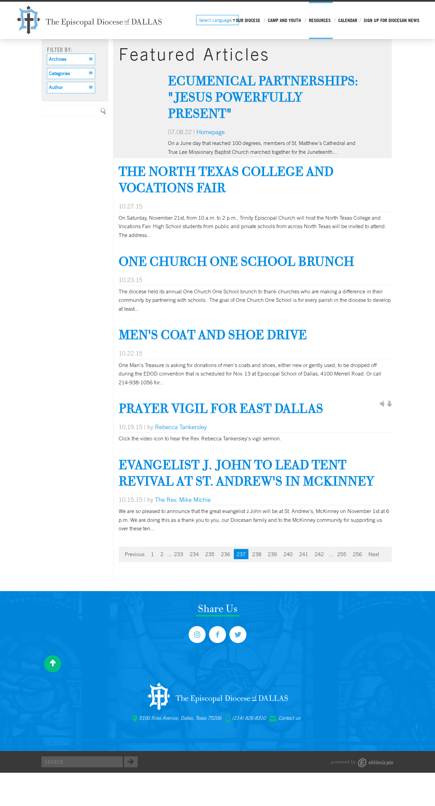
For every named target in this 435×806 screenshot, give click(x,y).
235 (209, 554)
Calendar (347, 20)
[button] (71, 59)
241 (303, 554)
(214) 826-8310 (249, 718)
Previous (134, 554)
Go (131, 761)
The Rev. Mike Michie (183, 499)
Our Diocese (248, 20)
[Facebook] (217, 634)
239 (272, 554)
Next (373, 554)
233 (178, 554)
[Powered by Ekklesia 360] (362, 762)
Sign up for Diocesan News (391, 20)
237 (241, 554)
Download (389, 404)
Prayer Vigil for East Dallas (221, 408)
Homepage (210, 131)
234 (194, 554)
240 (288, 554)
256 (357, 554)
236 (225, 554)
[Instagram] (197, 634)
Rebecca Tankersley (181, 427)
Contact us (289, 718)
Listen (382, 404)
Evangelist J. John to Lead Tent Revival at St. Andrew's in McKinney (246, 473)
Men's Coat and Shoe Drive (213, 334)
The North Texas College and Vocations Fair (226, 179)
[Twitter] (237, 634)
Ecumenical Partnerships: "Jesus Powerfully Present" (263, 97)
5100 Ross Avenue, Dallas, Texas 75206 (180, 718)
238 (256, 554)
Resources (320, 20)
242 (319, 554)
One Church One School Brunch (236, 261)
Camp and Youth (284, 20)
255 (341, 554)
